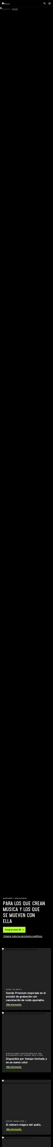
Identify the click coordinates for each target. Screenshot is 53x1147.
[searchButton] (44, 3)
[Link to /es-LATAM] (7, 3)
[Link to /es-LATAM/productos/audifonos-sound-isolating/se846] (26, 1107)
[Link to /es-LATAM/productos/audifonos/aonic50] (26, 979)
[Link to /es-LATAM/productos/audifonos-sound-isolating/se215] (26, 1042)
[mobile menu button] (49, 3)
